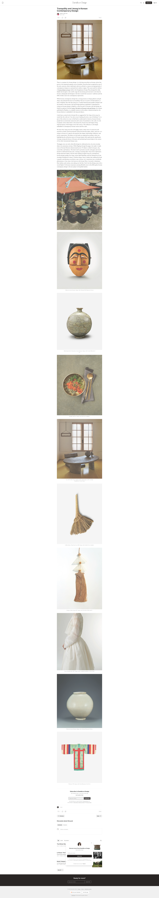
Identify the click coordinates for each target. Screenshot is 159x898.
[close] (91, 843)
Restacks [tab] (65, 825)
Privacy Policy (88, 860)
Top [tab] (58, 840)
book (77, 130)
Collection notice (88, 889)
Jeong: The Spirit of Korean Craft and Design (83, 108)
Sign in (155, 2)
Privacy (79, 889)
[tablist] (62, 825)
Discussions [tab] (66, 840)
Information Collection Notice (79, 860)
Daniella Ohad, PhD (63, 13)
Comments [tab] (60, 825)
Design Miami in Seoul (64, 90)
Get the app (85, 892)
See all (59, 870)
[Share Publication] (143, 2)
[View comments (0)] (62, 17)
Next (98, 816)
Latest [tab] (61, 840)
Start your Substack (76, 892)
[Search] (141, 2)
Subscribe (148, 2)
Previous (62, 816)
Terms (82, 889)
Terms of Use (85, 858)
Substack (73, 895)
